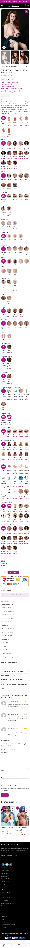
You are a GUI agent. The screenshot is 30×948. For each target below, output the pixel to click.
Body (3, 100)
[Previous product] (25, 66)
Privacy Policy (4, 922)
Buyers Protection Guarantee (8, 924)
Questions (4, 927)
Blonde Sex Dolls (5, 881)
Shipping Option (5, 413)
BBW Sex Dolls (5, 876)
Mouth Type (4, 205)
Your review (4, 752)
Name (3, 770)
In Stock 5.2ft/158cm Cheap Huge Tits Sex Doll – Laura (21, 829)
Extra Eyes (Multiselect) (7, 427)
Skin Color (4, 172)
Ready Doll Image (5, 897)
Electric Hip (4, 372)
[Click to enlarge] (4, 47)
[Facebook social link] (3, 864)
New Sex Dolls (4, 873)
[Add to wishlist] (12, 811)
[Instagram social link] (10, 864)
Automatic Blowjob (6, 356)
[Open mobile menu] (1, 5)
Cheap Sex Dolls (5, 870)
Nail (2, 257)
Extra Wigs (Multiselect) (7, 440)
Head (3, 139)
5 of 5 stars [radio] (15, 749)
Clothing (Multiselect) (7, 502)
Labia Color (4, 320)
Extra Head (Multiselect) (7, 525)
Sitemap (3, 884)
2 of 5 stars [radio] (11, 749)
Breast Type (4, 219)
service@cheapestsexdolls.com (13, 859)
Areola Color (5, 245)
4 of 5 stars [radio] (14, 749)
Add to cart (13, 572)
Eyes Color (4, 192)
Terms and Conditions (6, 913)
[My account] (28, 5)
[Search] (21, 5)
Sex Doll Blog (4, 900)
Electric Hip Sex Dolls (11, 66)
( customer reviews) (13, 75)
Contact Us (4, 916)
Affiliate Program (5, 892)
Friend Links (4, 906)
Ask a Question (5, 587)
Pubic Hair (4, 307)
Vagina (3, 294)
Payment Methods (5, 895)
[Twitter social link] (7, 864)
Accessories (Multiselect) (8, 463)
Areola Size (4, 232)
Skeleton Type (5, 278)
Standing (3, 332)
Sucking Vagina (5, 343)
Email (3, 777)
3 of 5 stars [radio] (13, 749)
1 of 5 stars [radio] (10, 749)
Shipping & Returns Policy (7, 903)
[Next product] (28, 66)
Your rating (4, 749)
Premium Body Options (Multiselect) (10, 387)
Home (2, 66)
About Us (3, 919)
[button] (12, 808)
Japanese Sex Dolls (6, 879)
